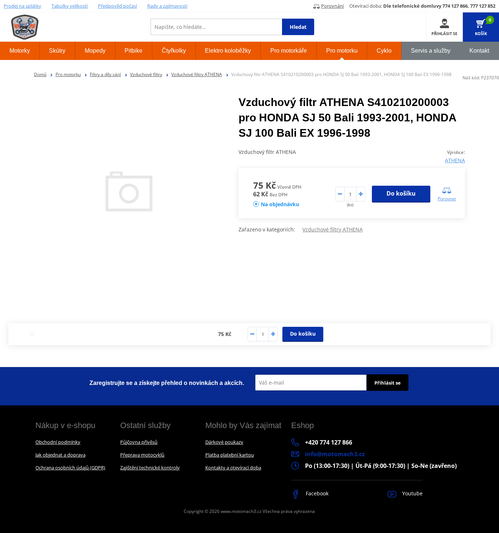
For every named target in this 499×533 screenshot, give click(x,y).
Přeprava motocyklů (142, 454)
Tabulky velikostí (70, 6)
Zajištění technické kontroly (150, 467)
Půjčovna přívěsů (138, 442)
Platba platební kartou (229, 454)
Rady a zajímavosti (167, 6)
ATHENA (455, 160)
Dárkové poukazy (224, 442)
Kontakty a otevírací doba (233, 467)
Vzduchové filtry (146, 74)
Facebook (316, 493)
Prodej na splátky (22, 6)
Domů (40, 74)
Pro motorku (68, 74)
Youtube (412, 493)
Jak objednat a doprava (60, 454)
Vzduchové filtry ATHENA (196, 74)
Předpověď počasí (117, 6)
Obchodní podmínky (57, 442)
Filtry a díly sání (105, 74)
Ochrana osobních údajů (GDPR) (70, 467)
